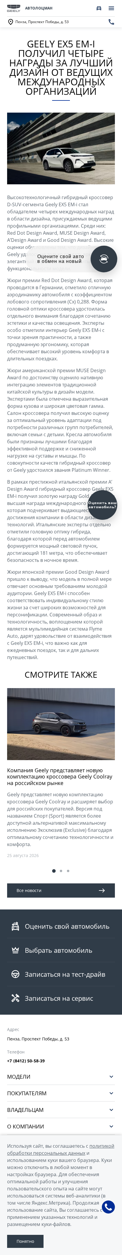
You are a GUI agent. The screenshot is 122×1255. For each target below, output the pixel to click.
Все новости (29, 890)
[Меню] (111, 8)
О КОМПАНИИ (25, 1126)
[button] (54, 871)
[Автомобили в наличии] (99, 8)
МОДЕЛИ (18, 1076)
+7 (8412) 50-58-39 (26, 1061)
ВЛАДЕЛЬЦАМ (25, 1109)
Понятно (25, 1241)
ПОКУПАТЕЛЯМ (26, 1093)
